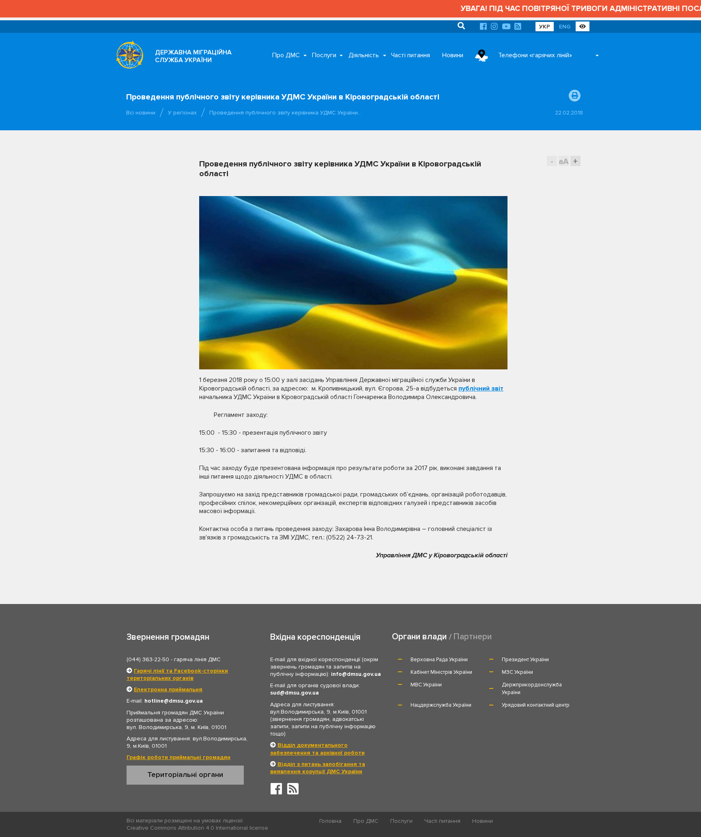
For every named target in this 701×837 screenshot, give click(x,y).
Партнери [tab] (473, 637)
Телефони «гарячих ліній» (535, 55)
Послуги (324, 55)
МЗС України (517, 672)
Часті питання (410, 55)
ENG (564, 26)
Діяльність (363, 55)
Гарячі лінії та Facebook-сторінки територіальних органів (177, 674)
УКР (544, 26)
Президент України (525, 659)
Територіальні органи (185, 774)
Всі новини (140, 112)
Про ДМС (286, 55)
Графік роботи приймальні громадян (178, 757)
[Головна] (127, 57)
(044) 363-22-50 (148, 659)
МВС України (426, 685)
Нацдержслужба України (441, 705)
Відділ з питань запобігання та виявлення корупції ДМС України (317, 768)
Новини (452, 55)
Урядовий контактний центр (536, 705)
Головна (330, 821)
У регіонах (182, 112)
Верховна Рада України (439, 659)
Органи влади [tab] (419, 637)
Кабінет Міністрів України (441, 672)
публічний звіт (480, 388)
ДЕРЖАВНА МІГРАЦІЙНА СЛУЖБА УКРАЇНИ (193, 56)
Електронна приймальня (168, 689)
